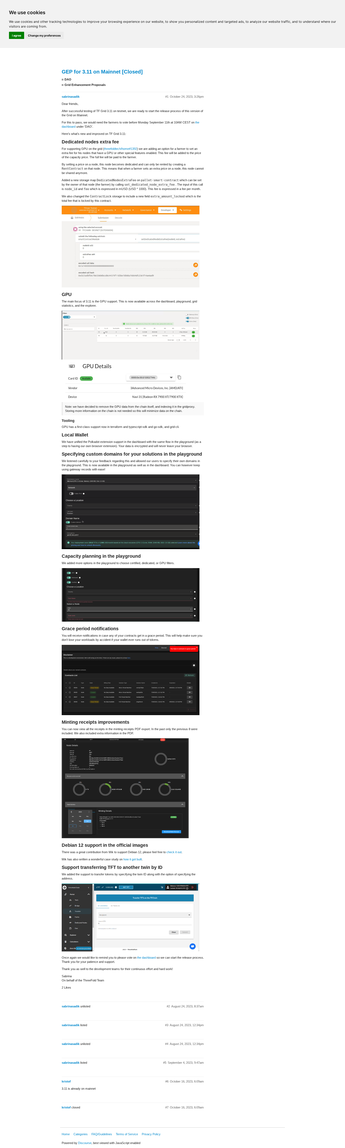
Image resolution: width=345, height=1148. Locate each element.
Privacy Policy (151, 1134)
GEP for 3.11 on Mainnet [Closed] (102, 72)
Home (66, 1134)
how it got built (132, 859)
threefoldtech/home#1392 (120, 148)
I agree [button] (16, 35)
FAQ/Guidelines (101, 1134)
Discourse (84, 1143)
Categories (80, 1134)
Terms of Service (127, 1134)
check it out (174, 852)
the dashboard (146, 957)
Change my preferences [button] (44, 35)
